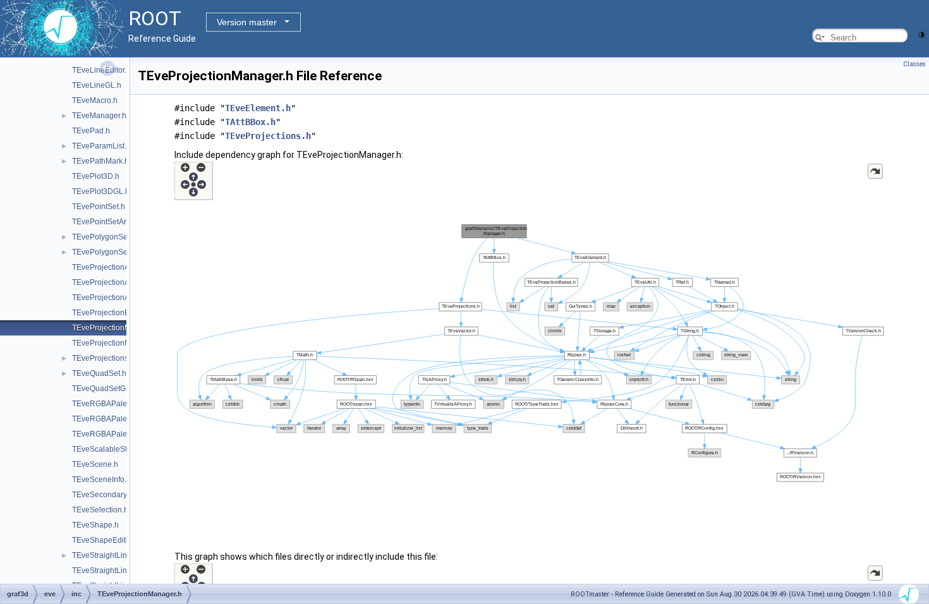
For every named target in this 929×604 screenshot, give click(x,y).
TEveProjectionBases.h (112, 312)
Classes (914, 64)
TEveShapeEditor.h (105, 540)
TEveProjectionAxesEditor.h (119, 282)
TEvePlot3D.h (95, 176)
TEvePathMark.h (100, 161)
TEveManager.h (99, 115)
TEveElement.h (258, 108)
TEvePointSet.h (98, 206)
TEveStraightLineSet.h (110, 555)
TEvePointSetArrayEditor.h (117, 221)
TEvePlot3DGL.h (101, 191)
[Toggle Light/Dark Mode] (921, 33)
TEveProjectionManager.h (116, 327)
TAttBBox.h (250, 122)
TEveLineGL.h (96, 85)
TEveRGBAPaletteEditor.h (116, 418)
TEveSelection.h (100, 509)
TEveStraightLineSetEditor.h (120, 570)
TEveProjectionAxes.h (110, 267)
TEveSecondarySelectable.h (121, 494)
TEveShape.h (95, 525)
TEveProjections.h (103, 358)
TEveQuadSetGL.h (104, 388)
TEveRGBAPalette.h (107, 403)
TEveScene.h (95, 464)
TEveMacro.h (95, 100)
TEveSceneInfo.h (101, 479)
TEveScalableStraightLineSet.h (125, 449)
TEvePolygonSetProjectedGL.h (125, 252)
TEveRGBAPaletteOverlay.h (119, 434)
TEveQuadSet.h (99, 373)
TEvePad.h (91, 130)
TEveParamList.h (101, 146)
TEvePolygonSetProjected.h (120, 237)
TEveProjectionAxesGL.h (115, 297)
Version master (247, 22)
